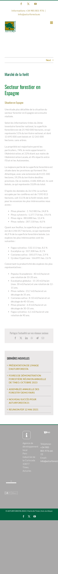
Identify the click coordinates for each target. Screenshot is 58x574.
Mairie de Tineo (33, 511)
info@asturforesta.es (29, 14)
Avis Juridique (46, 511)
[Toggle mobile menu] (51, 22)
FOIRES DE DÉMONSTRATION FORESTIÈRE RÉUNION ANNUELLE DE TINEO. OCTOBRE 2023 (27, 379)
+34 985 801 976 (46, 451)
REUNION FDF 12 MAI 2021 (23, 409)
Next (48, 60)
